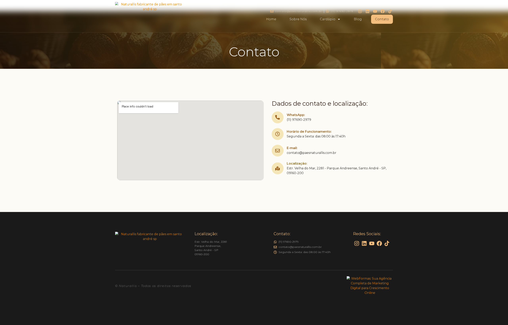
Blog (358, 19)
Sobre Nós (298, 19)
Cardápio (327, 19)
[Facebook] (382, 11)
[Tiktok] (390, 11)
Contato (382, 19)
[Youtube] (375, 11)
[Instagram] (360, 11)
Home (271, 19)
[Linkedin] (367, 11)
